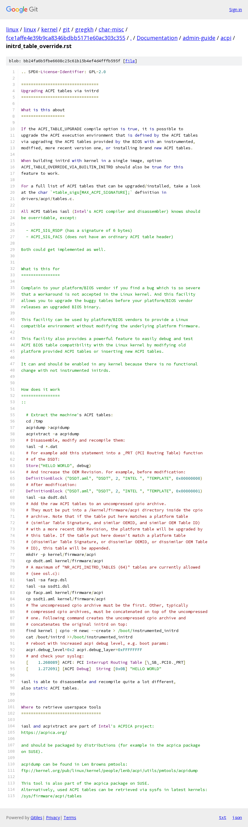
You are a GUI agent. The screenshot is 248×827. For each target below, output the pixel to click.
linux (12, 29)
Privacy (53, 817)
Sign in (235, 9)
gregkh (84, 29)
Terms (70, 817)
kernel (49, 29)
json (237, 817)
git (66, 29)
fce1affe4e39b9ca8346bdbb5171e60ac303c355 (65, 37)
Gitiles (36, 817)
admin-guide (199, 37)
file (130, 60)
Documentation (157, 37)
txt (222, 817)
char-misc (111, 29)
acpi (225, 37)
